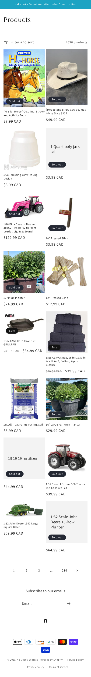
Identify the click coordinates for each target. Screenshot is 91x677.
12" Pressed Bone (57, 297)
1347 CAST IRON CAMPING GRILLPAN (20, 342)
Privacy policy (35, 667)
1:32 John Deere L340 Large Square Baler (21, 525)
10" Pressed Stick (57, 238)
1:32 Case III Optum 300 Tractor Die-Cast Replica (65, 486)
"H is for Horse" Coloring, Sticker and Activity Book (24, 113)
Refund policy (75, 659)
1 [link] (14, 570)
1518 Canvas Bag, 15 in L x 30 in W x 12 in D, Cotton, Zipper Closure (66, 361)
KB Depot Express (27, 659)
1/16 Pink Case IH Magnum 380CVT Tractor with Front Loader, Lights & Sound (20, 227)
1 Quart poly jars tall (65, 149)
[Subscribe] (69, 603)
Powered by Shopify (51, 659)
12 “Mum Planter (14, 297)
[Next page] (77, 570)
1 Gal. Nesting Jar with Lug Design (20, 176)
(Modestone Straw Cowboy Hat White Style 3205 (66, 111)
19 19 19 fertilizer (23, 458)
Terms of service (58, 667)
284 (64, 570)
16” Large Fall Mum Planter (63, 424)
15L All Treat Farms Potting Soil (23, 424)
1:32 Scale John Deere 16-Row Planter (64, 521)
